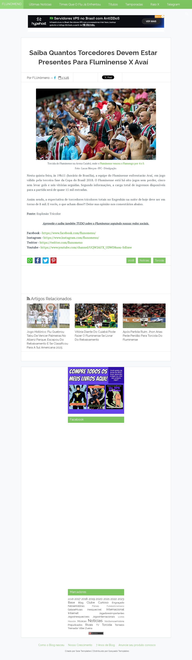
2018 (131, 260)
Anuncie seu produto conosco (137, 645)
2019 (92, 599)
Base (71, 602)
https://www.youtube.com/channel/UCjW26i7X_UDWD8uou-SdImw (86, 247)
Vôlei (81, 628)
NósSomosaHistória (114, 621)
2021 (107, 599)
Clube (91, 602)
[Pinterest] (53, 262)
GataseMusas (75, 609)
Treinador (73, 628)
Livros (121, 616)
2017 (77, 599)
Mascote (72, 621)
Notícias (144, 260)
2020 (99, 599)
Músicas (81, 621)
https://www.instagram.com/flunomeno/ (71, 238)
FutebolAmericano (115, 606)
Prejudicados (75, 624)
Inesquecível (94, 609)
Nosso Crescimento (80, 645)
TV (97, 624)
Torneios (119, 624)
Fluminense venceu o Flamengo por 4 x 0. (122, 163)
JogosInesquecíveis (78, 616)
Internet (73, 613)
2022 (113, 599)
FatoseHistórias (76, 606)
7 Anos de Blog (105, 645)
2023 (121, 599)
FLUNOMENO (12, 4)
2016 (71, 599)
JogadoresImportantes (111, 613)
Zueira (88, 628)
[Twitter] (46, 262)
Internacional (115, 609)
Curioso (103, 602)
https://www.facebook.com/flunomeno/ (69, 233)
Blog (80, 602)
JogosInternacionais (104, 616)
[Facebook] (38, 262)
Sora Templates (83, 651)
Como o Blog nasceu (51, 645)
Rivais (89, 624)
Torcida (159, 260)
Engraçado (118, 602)
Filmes (95, 606)
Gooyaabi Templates (118, 651)
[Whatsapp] (30, 262)
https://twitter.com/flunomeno (61, 242)
